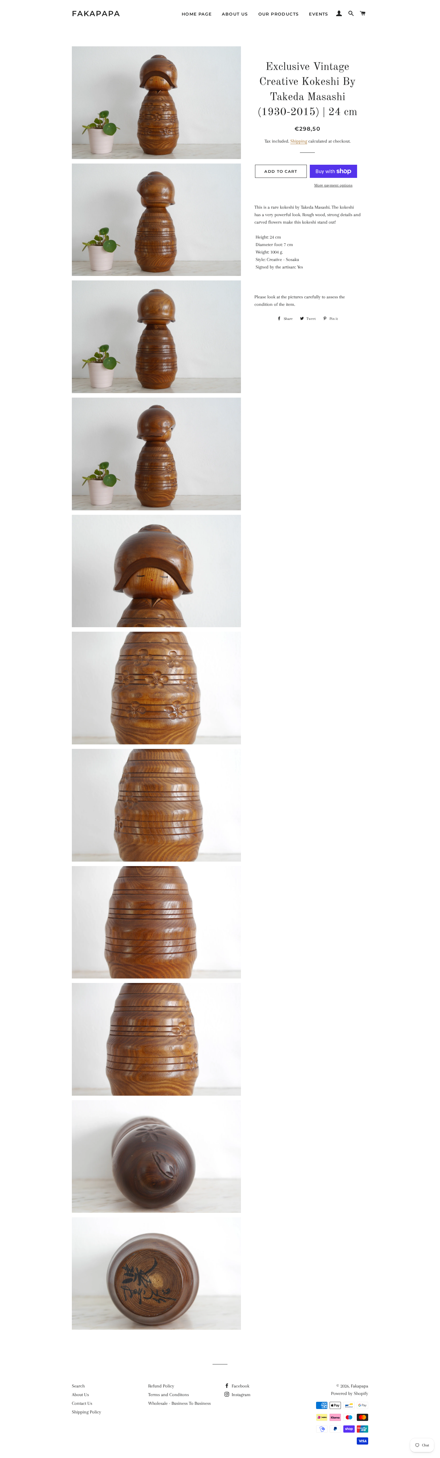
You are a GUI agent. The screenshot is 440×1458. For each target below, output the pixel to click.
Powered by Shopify (349, 1393)
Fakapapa (96, 13)
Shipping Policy (86, 1412)
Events (318, 14)
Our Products (278, 14)
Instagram (240, 1394)
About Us (235, 14)
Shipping (298, 141)
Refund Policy (161, 1386)
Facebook (239, 1386)
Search (78, 1386)
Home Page (197, 14)
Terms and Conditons (168, 1394)
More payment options (333, 185)
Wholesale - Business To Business (179, 1403)
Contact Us (82, 1403)
